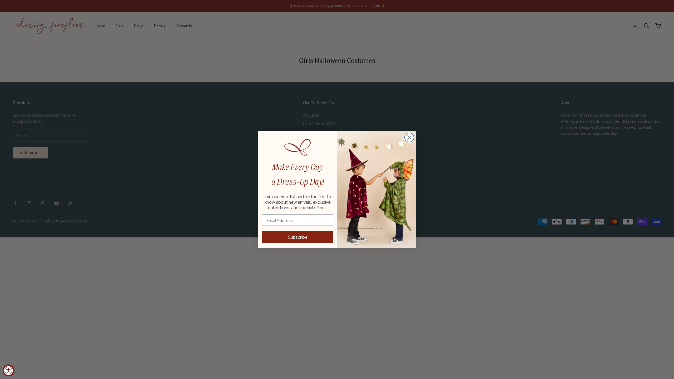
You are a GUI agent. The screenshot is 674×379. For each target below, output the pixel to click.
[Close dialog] (409, 137)
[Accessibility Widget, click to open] (8, 370)
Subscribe (298, 237)
